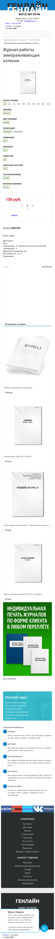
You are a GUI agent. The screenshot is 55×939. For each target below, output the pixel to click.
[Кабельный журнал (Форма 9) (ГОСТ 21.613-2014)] (27, 562)
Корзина (9, 26)
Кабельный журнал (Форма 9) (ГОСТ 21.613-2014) (23, 594)
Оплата (27, 830)
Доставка (27, 827)
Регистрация (16, 23)
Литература (27, 883)
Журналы (27, 862)
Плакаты (27, 876)
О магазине (27, 834)
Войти (8, 23)
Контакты (27, 823)
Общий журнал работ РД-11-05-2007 (18, 456)
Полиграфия (27, 844)
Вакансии (27, 848)
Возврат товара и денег (27, 851)
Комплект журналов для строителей (18, 387)
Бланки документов (27, 879)
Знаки (27, 872)
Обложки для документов (27, 866)
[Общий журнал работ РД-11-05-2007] (27, 425)
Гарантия (27, 837)
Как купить (27, 841)
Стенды (27, 869)
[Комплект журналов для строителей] (27, 356)
